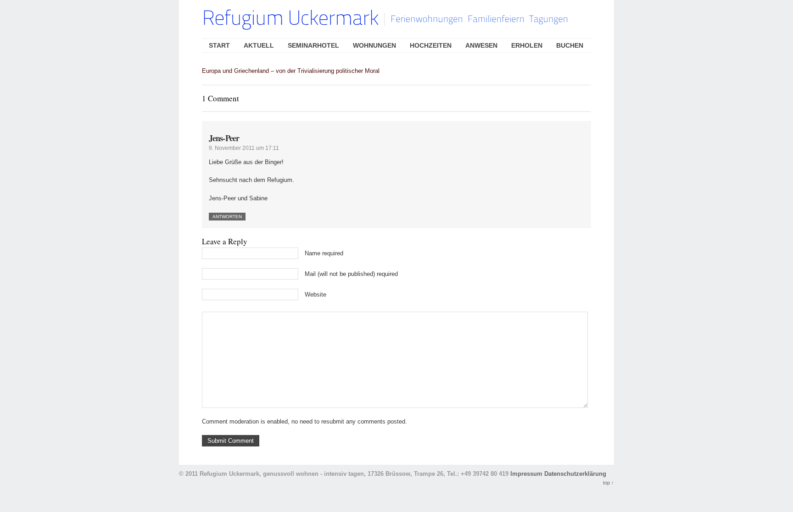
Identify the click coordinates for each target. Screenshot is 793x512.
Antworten (227, 216)
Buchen (569, 45)
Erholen (526, 45)
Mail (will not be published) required (351, 273)
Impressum (526, 473)
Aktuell (259, 45)
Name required (324, 253)
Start (219, 45)
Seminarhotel (313, 45)
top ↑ (608, 482)
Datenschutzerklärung (575, 473)
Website (315, 294)
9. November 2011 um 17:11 (244, 148)
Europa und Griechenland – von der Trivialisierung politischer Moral (291, 70)
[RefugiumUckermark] (290, 19)
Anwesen (481, 45)
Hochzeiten (431, 45)
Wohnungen (374, 45)
